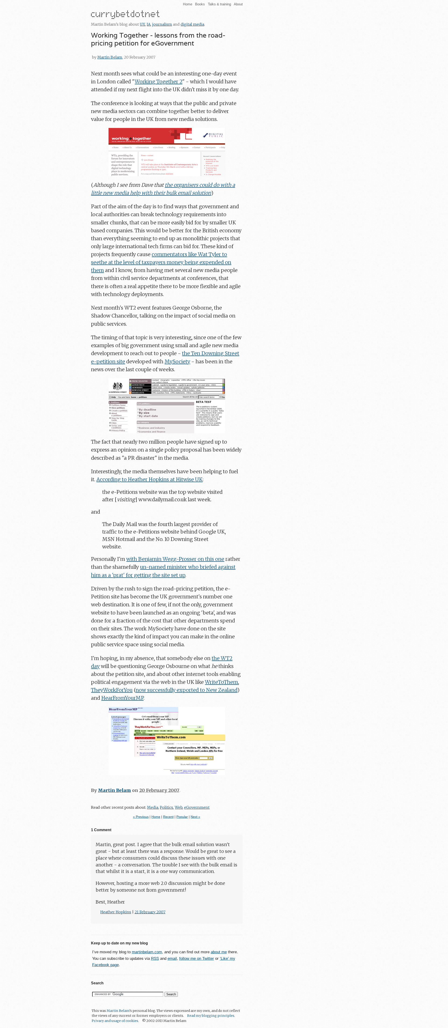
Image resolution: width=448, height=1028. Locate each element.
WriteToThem (221, 682)
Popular (182, 817)
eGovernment (197, 807)
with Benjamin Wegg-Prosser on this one (175, 559)
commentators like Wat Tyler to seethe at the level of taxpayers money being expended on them (161, 262)
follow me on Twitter (196, 958)
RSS (155, 958)
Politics (166, 807)
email (172, 958)
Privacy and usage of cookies (115, 1021)
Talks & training (219, 4)
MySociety (177, 361)
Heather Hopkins (115, 912)
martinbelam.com (147, 952)
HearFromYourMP (122, 698)
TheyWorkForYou (112, 690)
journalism (162, 24)
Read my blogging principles (210, 1016)
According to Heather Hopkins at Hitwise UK (149, 479)
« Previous (141, 817)
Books (200, 4)
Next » (195, 817)
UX (142, 24)
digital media (192, 24)
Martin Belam (109, 57)
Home (187, 4)
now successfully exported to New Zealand (186, 690)
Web (178, 807)
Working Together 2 (158, 81)
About (238, 4)
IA (148, 24)
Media (152, 807)
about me (219, 952)
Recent (168, 817)
